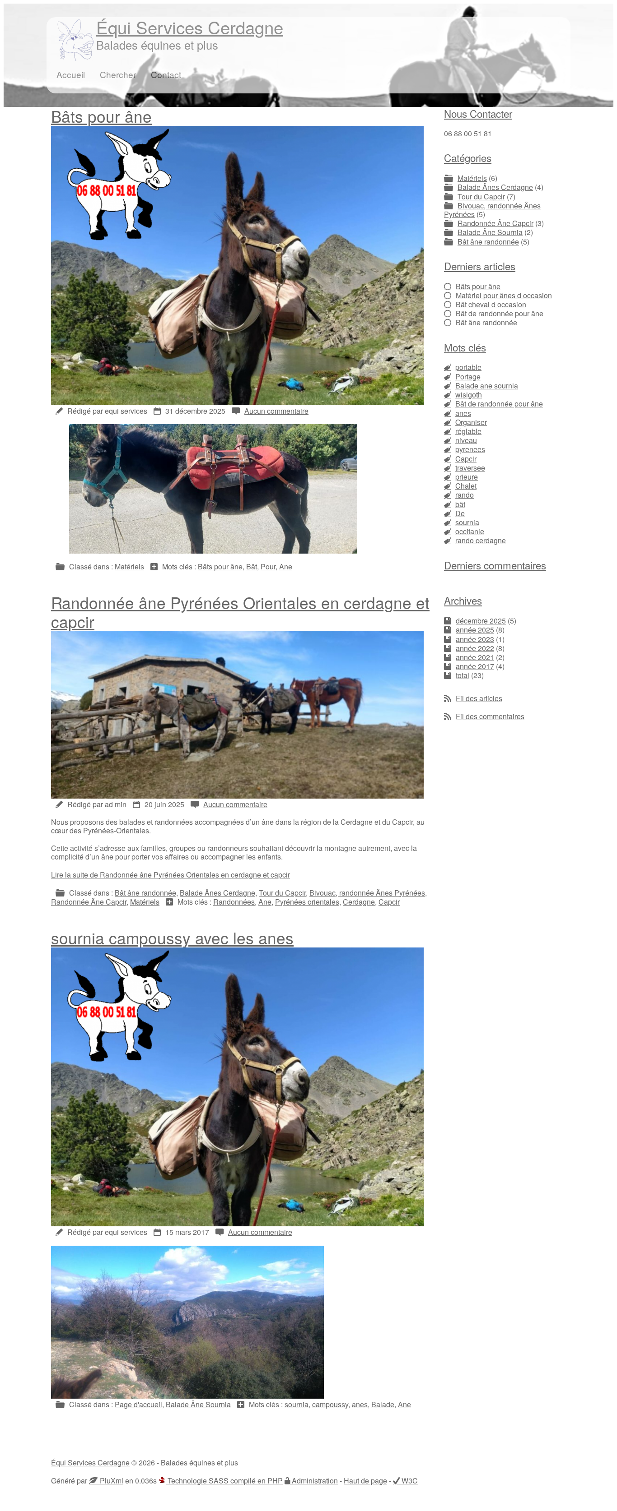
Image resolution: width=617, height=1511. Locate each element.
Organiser (471, 422)
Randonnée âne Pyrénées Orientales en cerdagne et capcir (240, 612)
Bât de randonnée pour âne (499, 313)
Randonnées (234, 901)
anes (360, 1404)
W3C (409, 1480)
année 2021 (475, 657)
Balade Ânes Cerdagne (217, 892)
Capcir (389, 901)
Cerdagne (359, 901)
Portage (468, 376)
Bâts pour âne (101, 116)
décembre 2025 (481, 620)
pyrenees (470, 449)
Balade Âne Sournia (198, 1404)
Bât (251, 566)
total (462, 675)
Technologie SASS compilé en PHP (224, 1480)
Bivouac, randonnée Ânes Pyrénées (367, 892)
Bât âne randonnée (145, 892)
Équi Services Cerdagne (189, 26)
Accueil (70, 74)
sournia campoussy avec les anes (172, 937)
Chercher (118, 74)
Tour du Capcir (282, 892)
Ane (285, 566)
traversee (470, 467)
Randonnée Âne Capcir (88, 901)
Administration (314, 1480)
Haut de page (365, 1480)
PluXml (110, 1480)
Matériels (129, 566)
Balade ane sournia (486, 385)
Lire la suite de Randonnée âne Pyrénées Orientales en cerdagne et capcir (170, 874)
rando (464, 495)
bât (460, 504)
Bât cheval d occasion (491, 304)
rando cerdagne (480, 540)
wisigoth (468, 394)
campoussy (330, 1404)
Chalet (466, 486)
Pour (268, 566)
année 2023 (475, 639)
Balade (382, 1404)
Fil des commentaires (490, 716)
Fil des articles (479, 698)
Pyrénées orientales (307, 901)
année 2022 (475, 648)
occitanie (469, 531)
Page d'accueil (138, 1404)
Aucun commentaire (276, 411)
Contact (166, 74)
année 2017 (475, 666)
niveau (466, 440)
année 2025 (475, 629)
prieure (466, 476)
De (460, 513)
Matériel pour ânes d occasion (504, 295)
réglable (468, 431)
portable (468, 367)
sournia (296, 1404)
